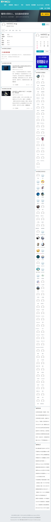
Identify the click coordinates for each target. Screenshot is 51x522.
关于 (3, 30)
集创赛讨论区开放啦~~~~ (41, 460)
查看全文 (28, 105)
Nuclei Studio (40, 5)
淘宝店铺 (6, 20)
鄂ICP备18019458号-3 (24, 519)
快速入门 (16, 5)
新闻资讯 (11, 5)
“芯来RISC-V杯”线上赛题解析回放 (43, 454)
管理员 (38, 517)
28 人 (8, 42)
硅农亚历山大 (14, 20)
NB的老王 (44, 34)
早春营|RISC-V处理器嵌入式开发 (42, 457)
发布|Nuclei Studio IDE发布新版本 (43, 464)
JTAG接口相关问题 (6, 52)
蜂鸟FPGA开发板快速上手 (41, 495)
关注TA (40, 51)
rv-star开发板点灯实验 (40, 476)
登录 (49, 8)
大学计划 (47, 5)
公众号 (10, 20)
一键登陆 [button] (46, 14)
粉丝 (16, 30)
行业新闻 (16, 84)
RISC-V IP (3, 20)
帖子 (7, 30)
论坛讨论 (28, 5)
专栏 (22, 5)
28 (44, 45)
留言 (13, 30)
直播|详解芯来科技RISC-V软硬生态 (43, 467)
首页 (5, 5)
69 (47, 45)
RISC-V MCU (17, 519)
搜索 (42, 8)
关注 (43, 24)
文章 (10, 30)
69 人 (8, 40)
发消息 (47, 24)
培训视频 (33, 5)
